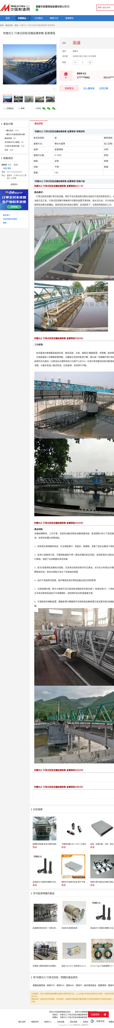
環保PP (79, 985)
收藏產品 (10, 108)
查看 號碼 (7, 168)
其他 (16, 25)
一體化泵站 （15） (12, 130)
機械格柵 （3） (11, 138)
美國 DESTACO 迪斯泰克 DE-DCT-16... (76, 966)
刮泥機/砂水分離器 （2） (14, 142)
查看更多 (14, 184)
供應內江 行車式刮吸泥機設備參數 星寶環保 (77, 1014)
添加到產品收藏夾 (10, 219)
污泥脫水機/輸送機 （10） (15, 146)
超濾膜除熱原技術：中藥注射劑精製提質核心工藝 (52, 928)
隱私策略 (73, 1022)
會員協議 (86, 1022)
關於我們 (22, 1022)
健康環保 (102, 985)
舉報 (22, 108)
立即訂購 (103, 88)
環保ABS (70, 985)
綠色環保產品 (90, 985)
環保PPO (51, 985)
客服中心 (47, 1022)
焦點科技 (77, 1025)
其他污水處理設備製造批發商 (86, 1012)
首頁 (2, 25)
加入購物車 (89, 88)
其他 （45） (9, 150)
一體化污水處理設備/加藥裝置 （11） (19, 134)
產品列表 (9, 25)
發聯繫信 (69, 88)
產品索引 (6, 215)
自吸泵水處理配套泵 (69, 928)
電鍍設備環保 (39, 985)
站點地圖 (60, 1022)
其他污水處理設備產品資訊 (60, 1012)
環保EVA (60, 985)
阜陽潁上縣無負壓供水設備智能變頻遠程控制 (50, 966)
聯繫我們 (34, 1022)
